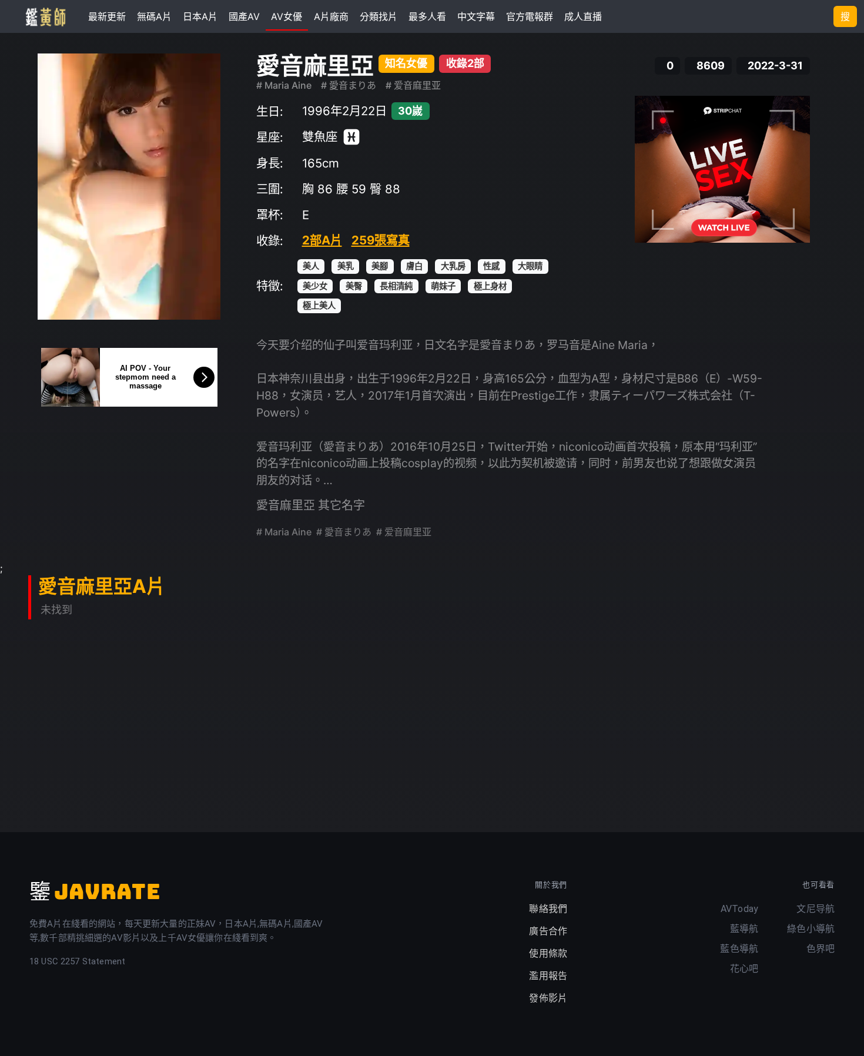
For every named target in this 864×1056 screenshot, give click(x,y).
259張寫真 (380, 240)
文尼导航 (815, 908)
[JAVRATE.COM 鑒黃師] (44, 16)
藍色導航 (739, 948)
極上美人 (319, 305)
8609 (710, 66)
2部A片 (322, 240)
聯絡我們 (548, 908)
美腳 (379, 266)
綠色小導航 (811, 928)
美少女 (315, 286)
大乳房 (453, 266)
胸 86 (317, 189)
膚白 (414, 266)
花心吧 (744, 968)
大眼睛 (530, 266)
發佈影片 (548, 998)
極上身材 (490, 286)
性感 (491, 266)
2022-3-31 (775, 66)
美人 (311, 266)
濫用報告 (548, 975)
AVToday (739, 908)
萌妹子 (443, 286)
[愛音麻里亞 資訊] (129, 186)
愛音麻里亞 (315, 65)
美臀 (354, 286)
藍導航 (744, 928)
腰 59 (351, 189)
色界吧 (820, 948)
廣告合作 (548, 931)
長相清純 (396, 286)
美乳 (345, 266)
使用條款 (548, 953)
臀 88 (385, 189)
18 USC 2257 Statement (77, 961)
